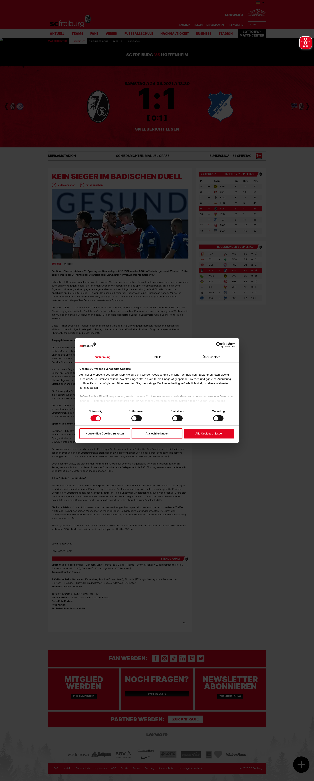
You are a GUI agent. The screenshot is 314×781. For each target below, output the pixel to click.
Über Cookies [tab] (211, 357)
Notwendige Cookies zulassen (105, 433)
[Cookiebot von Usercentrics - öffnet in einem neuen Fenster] (219, 345)
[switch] (136, 418)
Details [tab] (157, 357)
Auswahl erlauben (157, 433)
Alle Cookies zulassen (209, 433)
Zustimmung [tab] (102, 357)
